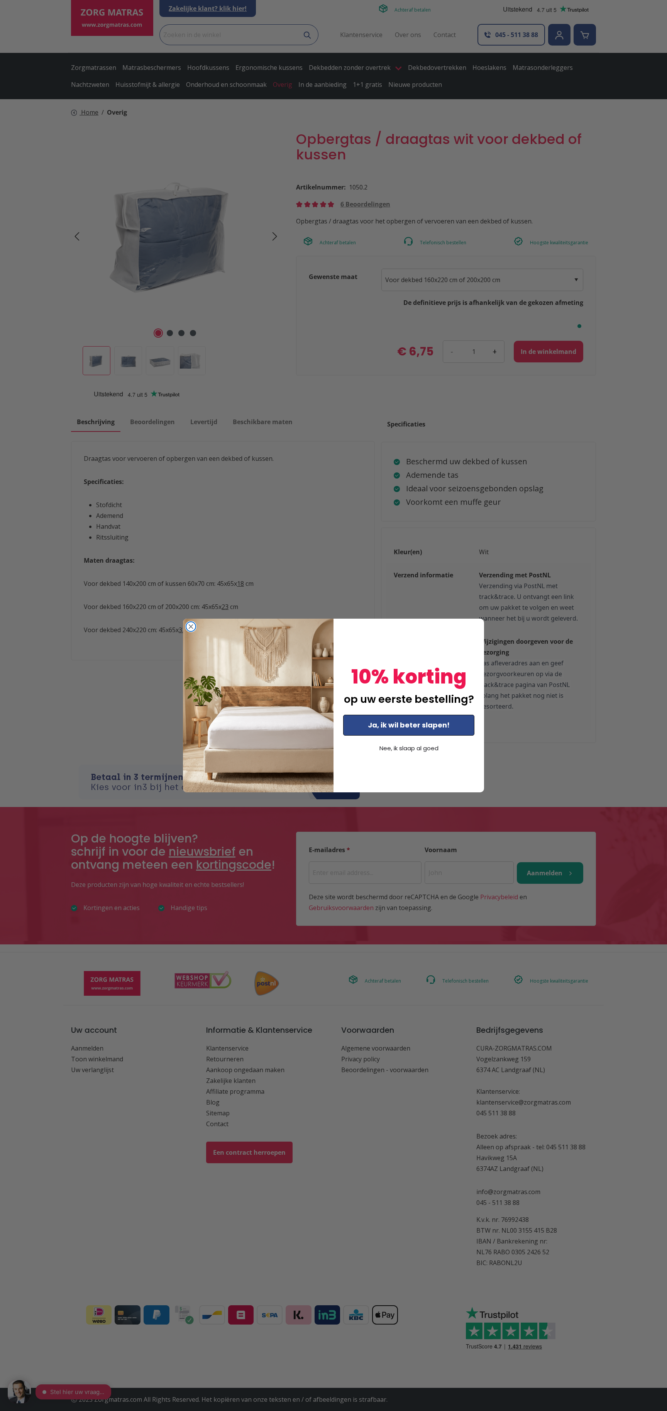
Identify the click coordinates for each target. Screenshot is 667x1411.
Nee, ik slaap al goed (408, 748)
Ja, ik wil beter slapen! (409, 725)
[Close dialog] (191, 626)
